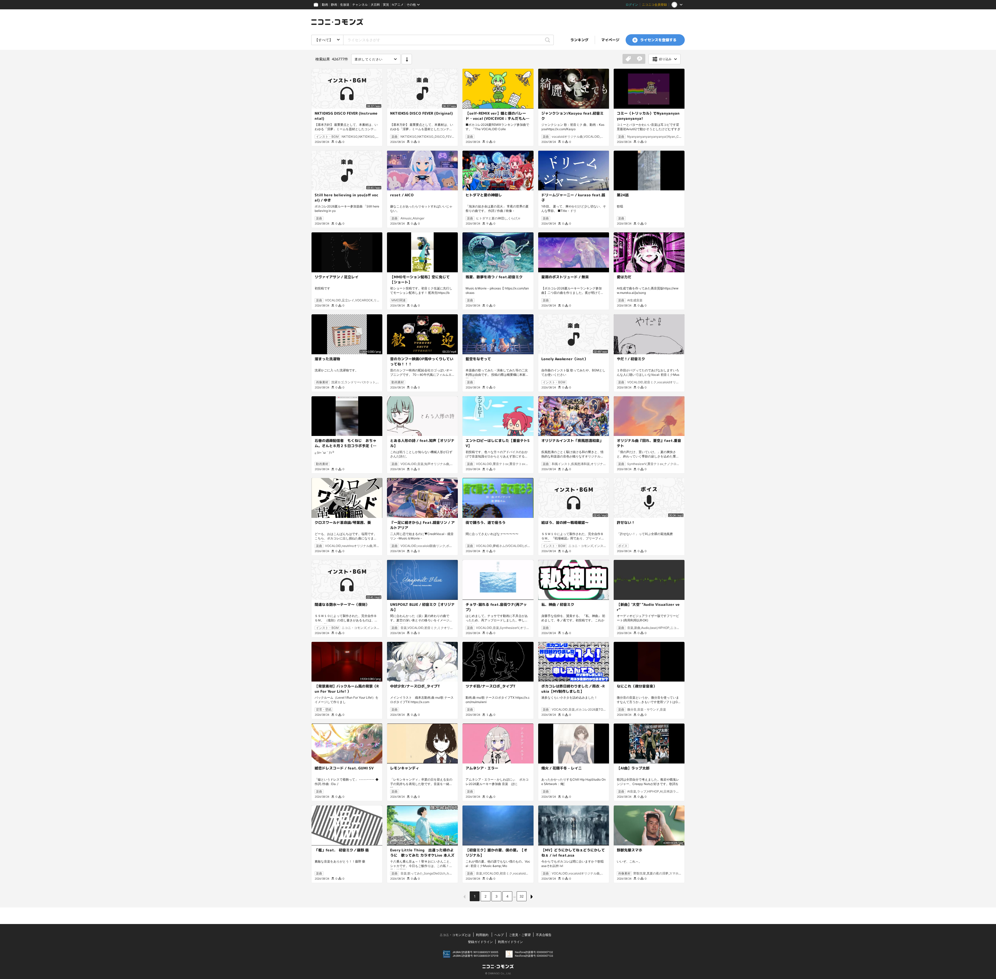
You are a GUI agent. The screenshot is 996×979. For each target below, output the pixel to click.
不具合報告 (543, 935)
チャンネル (360, 4)
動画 (325, 4)
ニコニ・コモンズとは (455, 935)
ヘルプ (499, 935)
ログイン (632, 4)
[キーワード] (639, 59)
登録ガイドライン (480, 942)
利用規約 (482, 935)
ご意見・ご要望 (520, 935)
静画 (334, 4)
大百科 (375, 4)
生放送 (344, 4)
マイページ (610, 39)
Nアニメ (398, 4)
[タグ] (628, 59)
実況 (386, 4)
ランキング (579, 39)
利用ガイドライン (510, 942)
